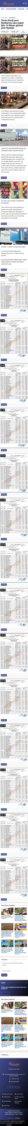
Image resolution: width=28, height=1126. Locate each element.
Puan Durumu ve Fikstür (19, 1097)
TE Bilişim (17, 1118)
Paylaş (4, 87)
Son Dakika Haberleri (18, 1102)
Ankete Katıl (5, 993)
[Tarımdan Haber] (8, 3)
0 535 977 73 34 (15, 1078)
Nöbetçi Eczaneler (8, 1094)
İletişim (21, 1114)
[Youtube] (17, 1087)
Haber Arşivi (7, 1105)
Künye (16, 1114)
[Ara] (23, 3)
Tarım (2, 9)
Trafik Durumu (7, 1097)
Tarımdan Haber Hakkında (13, 1111)
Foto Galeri (4, 17)
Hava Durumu (20, 1094)
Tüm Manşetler (7, 1101)
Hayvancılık (21, 9)
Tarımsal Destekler (11, 9)
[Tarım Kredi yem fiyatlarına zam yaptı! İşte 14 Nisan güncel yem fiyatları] (14, 42)
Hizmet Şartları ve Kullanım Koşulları (13, 1112)
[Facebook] (9, 1087)
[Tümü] (26, 983)
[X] (11, 1087)
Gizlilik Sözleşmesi (9, 1114)
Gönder (4, 975)
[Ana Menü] (25, 3)
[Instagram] (14, 1087)
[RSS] (19, 1087)
